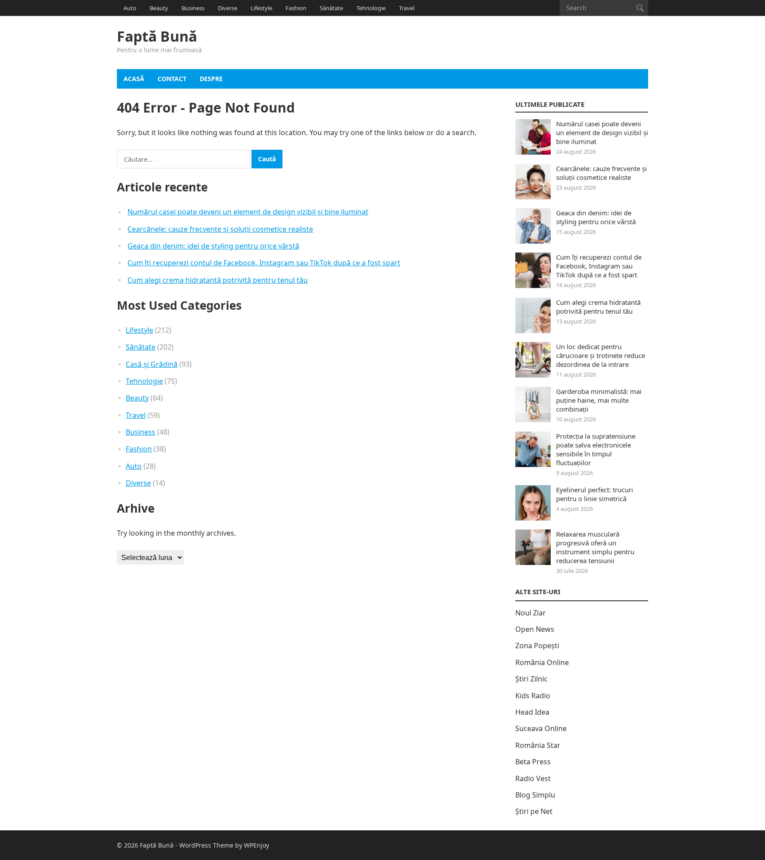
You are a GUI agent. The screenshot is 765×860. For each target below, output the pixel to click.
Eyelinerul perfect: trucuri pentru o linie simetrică (594, 494)
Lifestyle (261, 8)
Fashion (296, 8)
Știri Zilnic (531, 679)
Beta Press (533, 762)
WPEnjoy (256, 845)
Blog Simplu (535, 795)
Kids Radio (532, 695)
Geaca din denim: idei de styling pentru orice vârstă (213, 246)
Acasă (134, 78)
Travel (406, 8)
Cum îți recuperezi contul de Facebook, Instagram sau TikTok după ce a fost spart (264, 263)
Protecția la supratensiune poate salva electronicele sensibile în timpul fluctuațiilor (595, 449)
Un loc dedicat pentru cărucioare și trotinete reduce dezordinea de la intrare (600, 355)
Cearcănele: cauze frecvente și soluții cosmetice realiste (220, 229)
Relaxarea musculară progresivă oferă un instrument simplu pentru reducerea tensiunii (595, 547)
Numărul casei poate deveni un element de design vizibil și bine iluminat (248, 212)
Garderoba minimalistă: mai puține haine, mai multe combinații (598, 400)
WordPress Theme (206, 845)
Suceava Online (541, 728)
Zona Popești (537, 645)
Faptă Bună (157, 36)
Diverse (227, 8)
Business (193, 8)
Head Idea (532, 712)
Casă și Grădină (152, 364)
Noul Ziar (530, 613)
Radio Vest (533, 778)
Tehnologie (371, 8)
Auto (130, 8)
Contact (172, 78)
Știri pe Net (533, 811)
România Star (537, 745)
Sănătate (331, 8)
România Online (542, 662)
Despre (211, 78)
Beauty (159, 8)
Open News (534, 629)
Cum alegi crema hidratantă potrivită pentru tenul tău (218, 280)
